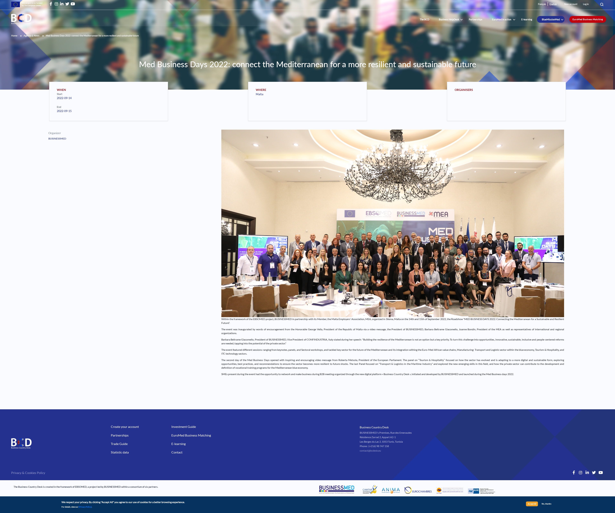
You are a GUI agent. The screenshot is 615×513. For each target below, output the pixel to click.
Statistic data (120, 452)
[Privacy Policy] (85, 507)
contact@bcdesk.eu (370, 450)
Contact (176, 452)
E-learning (526, 19)
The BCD (424, 19)
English (553, 4)
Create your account (125, 427)
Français (542, 4)
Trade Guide (119, 444)
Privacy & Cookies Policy (28, 473)
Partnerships (475, 19)
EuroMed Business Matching (588, 19)
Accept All (532, 504)
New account (570, 4)
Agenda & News (31, 36)
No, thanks (546, 504)
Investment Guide (183, 427)
